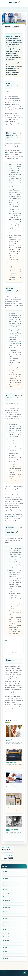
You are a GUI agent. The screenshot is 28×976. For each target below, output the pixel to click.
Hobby (6, 885)
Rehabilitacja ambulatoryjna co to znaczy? (14, 739)
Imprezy (6, 889)
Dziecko (6, 878)
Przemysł (6, 918)
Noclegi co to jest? (10, 807)
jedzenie (18, 343)
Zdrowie (6, 958)
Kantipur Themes (20, 973)
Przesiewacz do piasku (11, 762)
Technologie (7, 933)
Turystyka (7, 940)
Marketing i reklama (9, 893)
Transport (7, 936)
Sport (6, 929)
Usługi (6, 951)
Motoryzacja (7, 900)
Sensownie (14, 2)
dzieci (6, 152)
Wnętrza (6, 954)
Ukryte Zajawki (8, 944)
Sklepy (6, 925)
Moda (6, 896)
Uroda (6, 947)
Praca (6, 911)
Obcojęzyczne (7, 907)
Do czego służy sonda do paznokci (12, 829)
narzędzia (10, 516)
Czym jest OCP (9, 785)
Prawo (6, 914)
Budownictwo (7, 874)
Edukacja (6, 882)
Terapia (11, 330)
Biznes (6, 871)
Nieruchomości (8, 904)
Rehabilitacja (10, 36)
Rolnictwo (7, 922)
